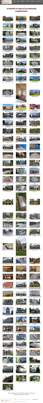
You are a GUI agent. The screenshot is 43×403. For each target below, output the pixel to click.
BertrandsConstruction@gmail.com (25, 399)
